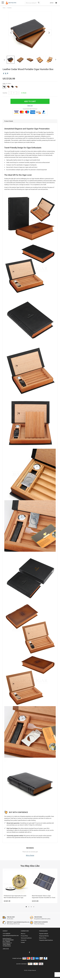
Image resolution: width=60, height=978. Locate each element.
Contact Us (23, 940)
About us (23, 933)
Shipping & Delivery (44, 936)
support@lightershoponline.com (11, 935)
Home (4, 7)
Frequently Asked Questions (46, 940)
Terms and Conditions (26, 938)
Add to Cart (30, 101)
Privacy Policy (24, 936)
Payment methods (43, 933)
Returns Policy (42, 938)
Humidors (9, 7)
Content (23, 942)
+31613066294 (6, 933)
